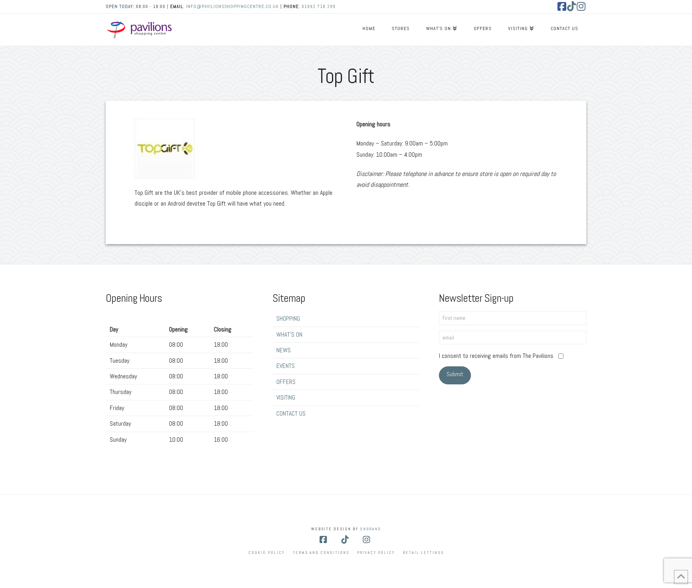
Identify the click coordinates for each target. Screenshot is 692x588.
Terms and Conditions (321, 552)
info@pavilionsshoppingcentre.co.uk (232, 6)
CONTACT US (291, 413)
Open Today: (121, 6)
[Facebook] (562, 6)
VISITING (285, 397)
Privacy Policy (376, 552)
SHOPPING (288, 318)
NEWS (283, 350)
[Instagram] (581, 6)
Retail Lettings (423, 552)
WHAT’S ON (289, 334)
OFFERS (286, 382)
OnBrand (370, 528)
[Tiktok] (572, 6)
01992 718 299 (319, 6)
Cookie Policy (266, 552)
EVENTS (285, 366)
